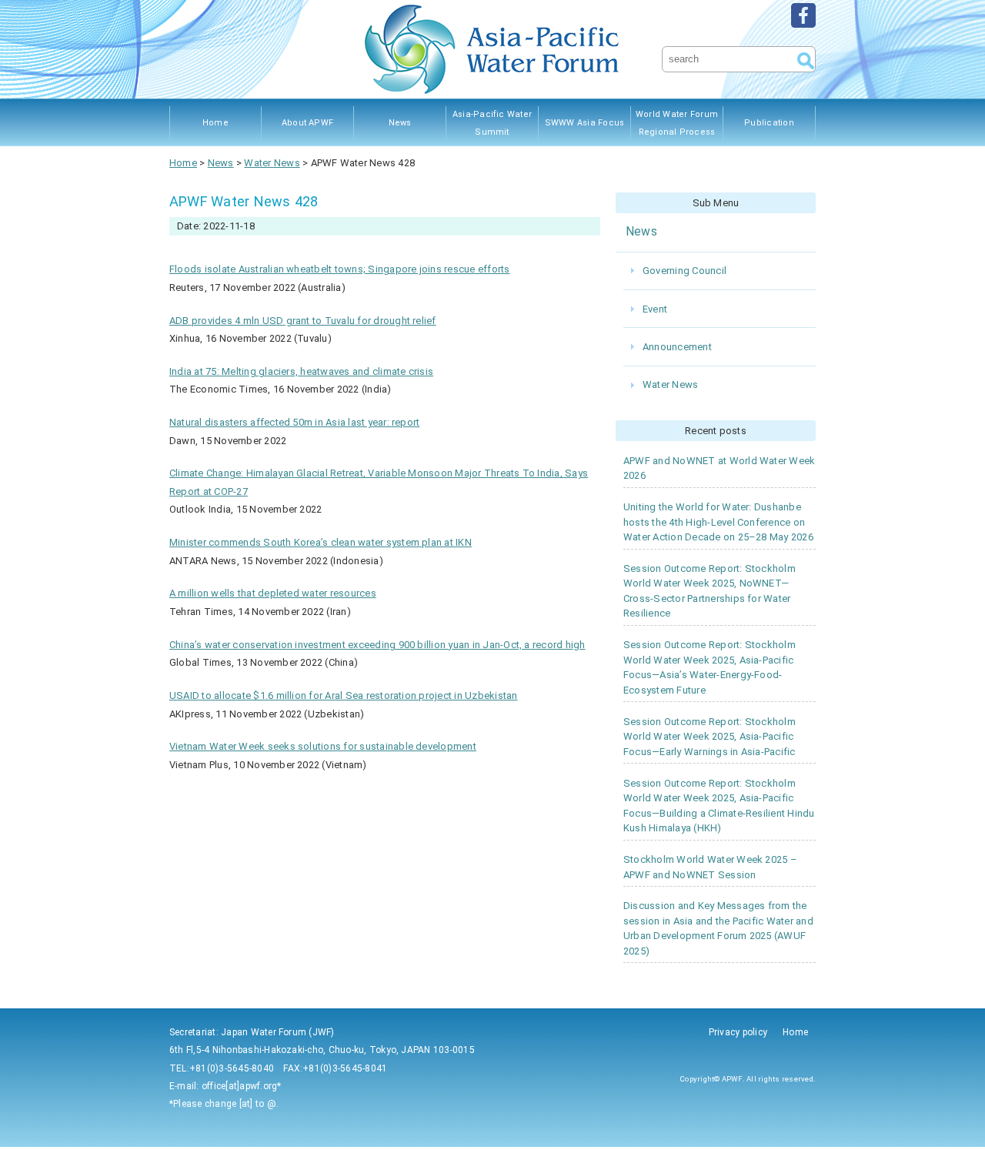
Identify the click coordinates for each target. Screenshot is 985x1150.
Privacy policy (738, 1032)
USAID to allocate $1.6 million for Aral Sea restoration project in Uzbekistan (343, 695)
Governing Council (684, 270)
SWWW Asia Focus (585, 123)
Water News (670, 384)
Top (948, 1113)
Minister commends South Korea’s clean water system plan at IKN (320, 542)
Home (215, 123)
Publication (769, 123)
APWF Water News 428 (244, 201)
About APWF (307, 123)
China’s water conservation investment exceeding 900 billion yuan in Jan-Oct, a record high (377, 644)
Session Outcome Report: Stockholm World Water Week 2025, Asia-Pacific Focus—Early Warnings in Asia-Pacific (709, 736)
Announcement (677, 347)
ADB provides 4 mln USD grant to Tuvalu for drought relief (302, 320)
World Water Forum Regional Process (677, 123)
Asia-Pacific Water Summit (492, 123)
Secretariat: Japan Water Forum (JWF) (252, 1032)
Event (655, 309)
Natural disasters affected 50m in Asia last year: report (294, 422)
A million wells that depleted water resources (272, 593)
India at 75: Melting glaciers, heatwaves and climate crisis (301, 371)
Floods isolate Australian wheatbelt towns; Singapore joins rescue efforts (339, 269)
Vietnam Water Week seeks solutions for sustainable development (322, 746)
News (400, 123)
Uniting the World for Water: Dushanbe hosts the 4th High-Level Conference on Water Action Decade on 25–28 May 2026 (718, 522)
